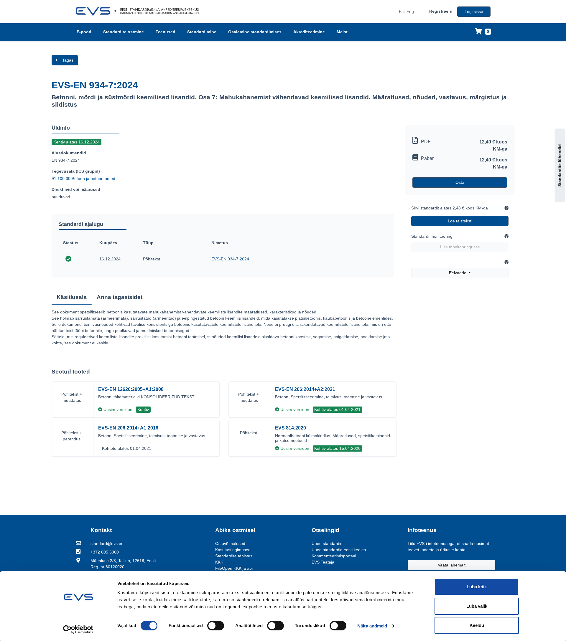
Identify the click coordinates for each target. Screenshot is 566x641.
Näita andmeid (372, 625)
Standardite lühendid (559, 165)
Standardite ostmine (123, 31)
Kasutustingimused (233, 549)
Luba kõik (477, 586)
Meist (342, 31)
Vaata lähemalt (451, 565)
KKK (219, 562)
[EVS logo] (139, 11)
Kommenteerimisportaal (334, 556)
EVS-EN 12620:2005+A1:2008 (131, 389)
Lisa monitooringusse (460, 246)
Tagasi (68, 60)
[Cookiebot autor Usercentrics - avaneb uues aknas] (78, 629)
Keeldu (477, 625)
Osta (459, 182)
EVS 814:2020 (290, 427)
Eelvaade (458, 272)
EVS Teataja (323, 562)
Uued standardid (327, 543)
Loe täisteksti (460, 221)
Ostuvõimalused (230, 543)
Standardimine (201, 31)
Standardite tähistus (233, 556)
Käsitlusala (72, 297)
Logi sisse (474, 11)
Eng (410, 11)
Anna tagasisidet (119, 297)
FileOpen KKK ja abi (234, 568)
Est (402, 11)
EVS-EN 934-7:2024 (230, 259)
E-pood (84, 31)
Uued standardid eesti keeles (339, 549)
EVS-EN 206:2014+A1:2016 (128, 427)
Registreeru (441, 11)
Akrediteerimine (309, 31)
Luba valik (476, 606)
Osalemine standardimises (255, 31)
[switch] (215, 625)
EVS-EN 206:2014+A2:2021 (305, 389)
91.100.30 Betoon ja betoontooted (83, 178)
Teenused (165, 31)
